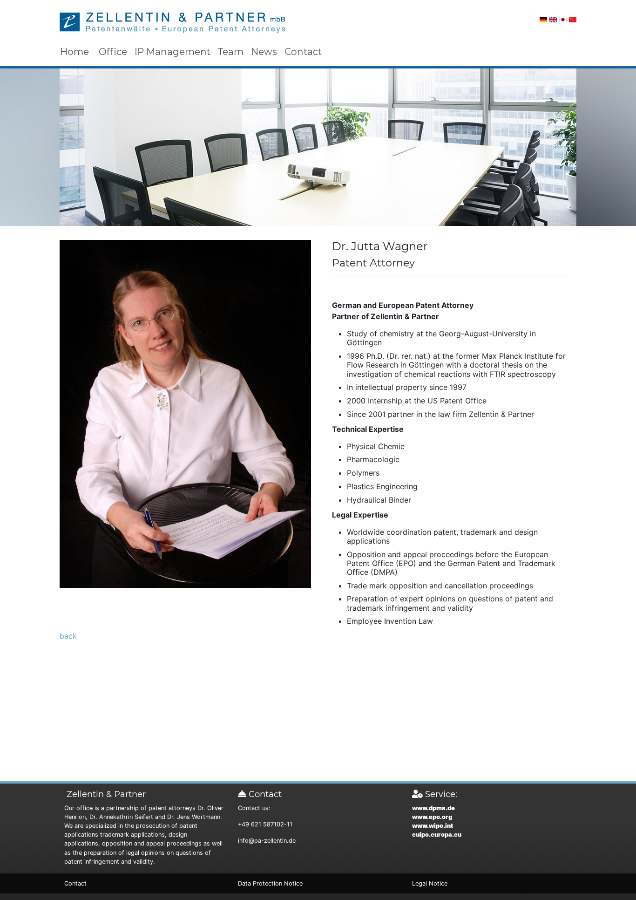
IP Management (172, 51)
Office (113, 51)
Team (231, 51)
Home (74, 51)
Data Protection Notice (270, 883)
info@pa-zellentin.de (267, 840)
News (264, 51)
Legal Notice (429, 883)
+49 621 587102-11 (265, 824)
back (68, 636)
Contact (303, 51)
